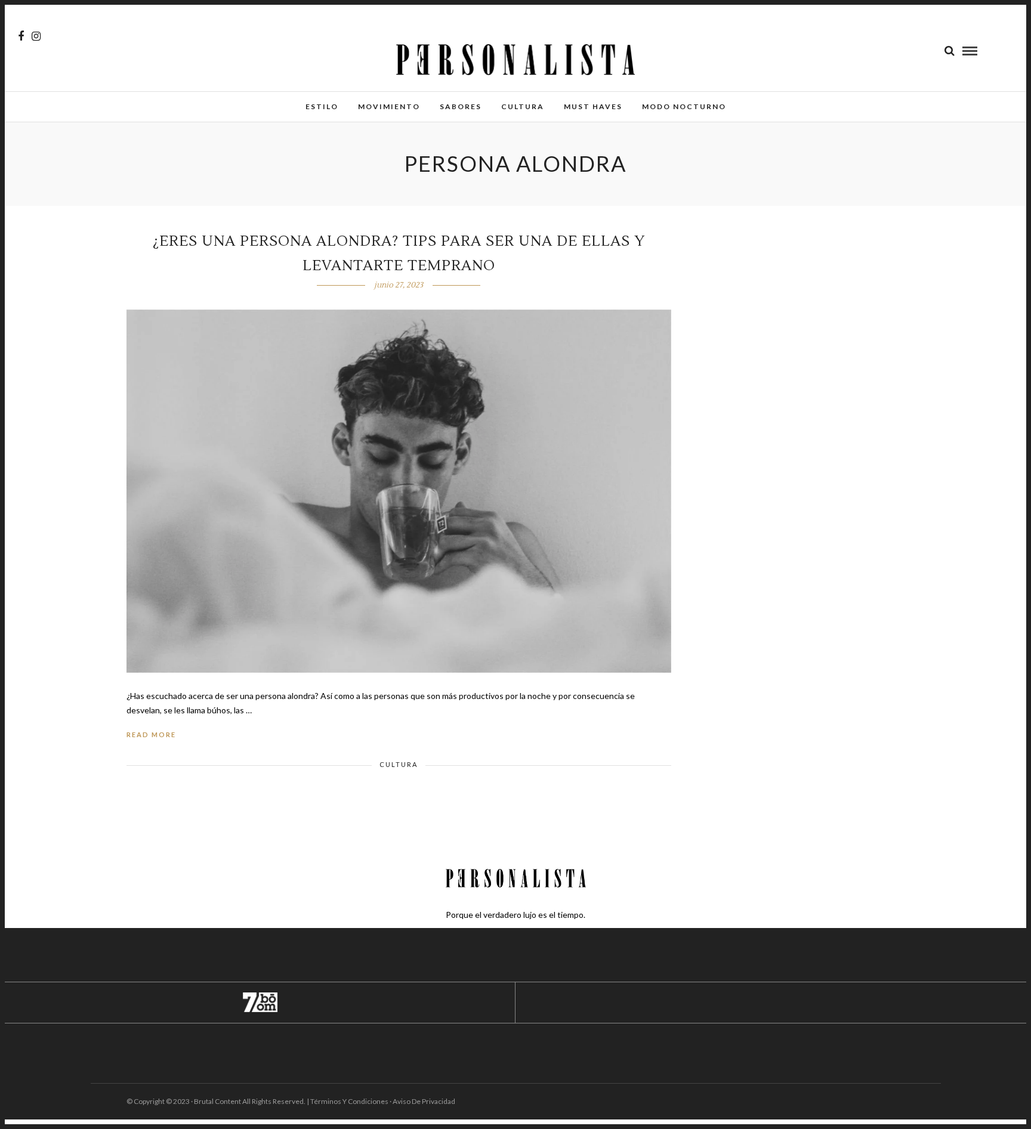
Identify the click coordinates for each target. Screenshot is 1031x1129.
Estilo (321, 106)
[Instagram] (36, 36)
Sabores (460, 106)
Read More (151, 734)
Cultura (522, 106)
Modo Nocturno (684, 106)
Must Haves (593, 106)
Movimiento (389, 106)
